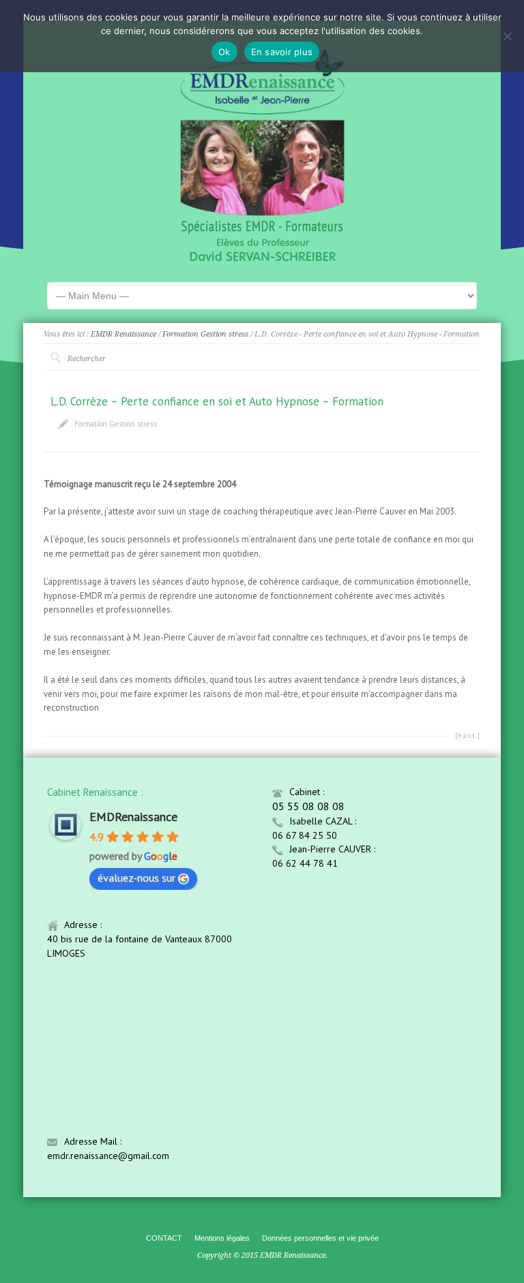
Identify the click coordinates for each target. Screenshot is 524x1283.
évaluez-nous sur (136, 877)
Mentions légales (222, 1238)
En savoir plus (282, 51)
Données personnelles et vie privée (320, 1238)
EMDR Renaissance (123, 334)
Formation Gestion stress (205, 334)
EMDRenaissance (133, 816)
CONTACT (164, 1238)
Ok (224, 51)
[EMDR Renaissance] (262, 261)
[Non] (507, 36)
